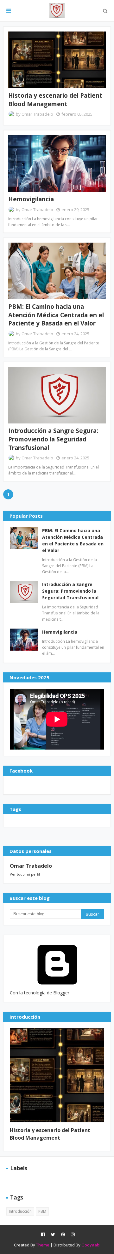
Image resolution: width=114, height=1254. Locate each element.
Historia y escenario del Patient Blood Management (55, 99)
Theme (42, 1245)
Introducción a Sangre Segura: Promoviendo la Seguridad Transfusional (53, 439)
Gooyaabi (90, 1245)
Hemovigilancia (31, 199)
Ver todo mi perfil (25, 874)
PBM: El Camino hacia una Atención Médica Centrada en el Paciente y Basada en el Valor (56, 314)
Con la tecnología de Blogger (39, 993)
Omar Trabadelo (37, 114)
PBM (42, 1211)
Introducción (20, 1211)
